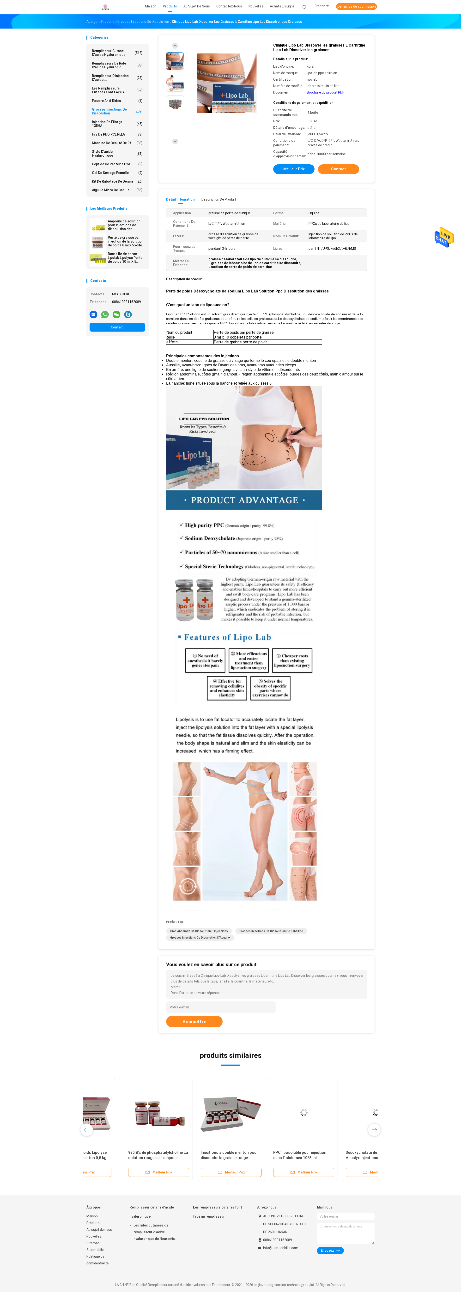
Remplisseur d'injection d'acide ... (117, 78)
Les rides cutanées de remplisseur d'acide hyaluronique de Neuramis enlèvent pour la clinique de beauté (155, 1232)
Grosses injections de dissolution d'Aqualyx (200, 937)
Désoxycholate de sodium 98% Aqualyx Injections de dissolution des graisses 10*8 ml (336, 1157)
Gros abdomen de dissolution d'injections (199, 931)
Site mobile (95, 1250)
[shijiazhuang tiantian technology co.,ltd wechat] (116, 314)
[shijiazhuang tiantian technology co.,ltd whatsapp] (105, 314)
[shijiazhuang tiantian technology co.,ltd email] (93, 314)
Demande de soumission (357, 6)
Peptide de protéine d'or (117, 164)
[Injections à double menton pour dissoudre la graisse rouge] (192, 1112)
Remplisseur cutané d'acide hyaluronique (117, 53)
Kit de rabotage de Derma (117, 181)
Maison (92, 1216)
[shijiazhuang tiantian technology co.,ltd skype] (128, 314)
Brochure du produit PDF (325, 92)
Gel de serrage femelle (117, 173)
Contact (117, 327)
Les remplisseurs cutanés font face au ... (117, 90)
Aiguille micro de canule (117, 190)
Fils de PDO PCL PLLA (117, 134)
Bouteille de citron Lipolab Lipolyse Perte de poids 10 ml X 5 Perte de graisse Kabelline (125, 257)
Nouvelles (93, 1236)
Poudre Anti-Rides (117, 101)
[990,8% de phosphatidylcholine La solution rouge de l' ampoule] (120, 1112)
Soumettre (194, 1021)
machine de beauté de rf (117, 143)
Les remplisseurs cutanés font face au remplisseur (217, 1211)
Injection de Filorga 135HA (117, 124)
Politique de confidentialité (97, 1260)
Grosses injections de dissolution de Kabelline (271, 931)
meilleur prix (294, 169)
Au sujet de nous (99, 1230)
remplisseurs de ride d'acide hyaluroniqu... (117, 65)
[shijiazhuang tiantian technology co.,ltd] (105, 7)
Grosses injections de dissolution (117, 111)
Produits (93, 1223)
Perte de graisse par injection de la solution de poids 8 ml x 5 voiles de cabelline (126, 241)
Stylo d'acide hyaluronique (117, 153)
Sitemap (93, 1243)
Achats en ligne (282, 6)
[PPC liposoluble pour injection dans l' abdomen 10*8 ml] (265, 1112)
